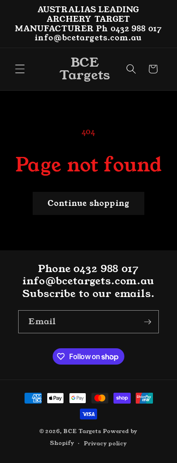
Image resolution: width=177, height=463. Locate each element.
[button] (20, 69)
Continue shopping (88, 203)
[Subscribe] (147, 322)
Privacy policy (105, 443)
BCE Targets (82, 431)
